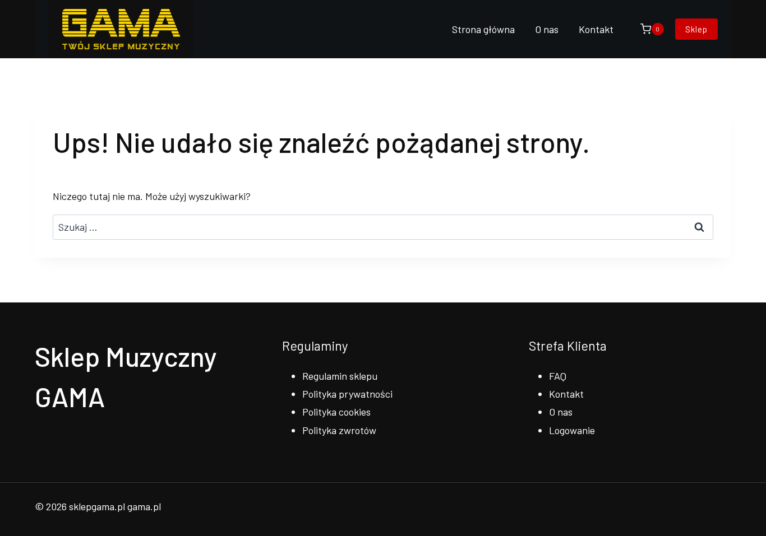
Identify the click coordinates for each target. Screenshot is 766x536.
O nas (547, 29)
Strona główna (483, 29)
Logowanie (572, 430)
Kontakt (596, 29)
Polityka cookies (336, 412)
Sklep (696, 29)
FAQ (557, 376)
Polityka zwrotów (339, 430)
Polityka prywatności (347, 394)
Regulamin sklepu (339, 376)
